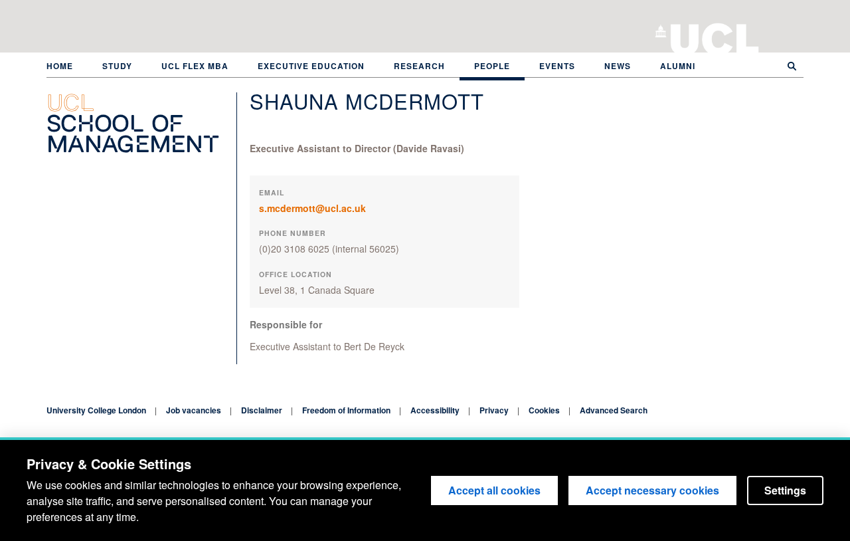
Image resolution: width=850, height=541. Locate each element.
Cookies (544, 410)
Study (117, 66)
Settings (785, 490)
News (617, 66)
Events (557, 66)
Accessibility (435, 410)
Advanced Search (613, 410)
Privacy (494, 410)
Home (59, 66)
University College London (715, 36)
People (492, 66)
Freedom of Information (346, 410)
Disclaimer (261, 410)
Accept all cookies (494, 490)
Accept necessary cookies (652, 490)
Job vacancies (193, 410)
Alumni (677, 66)
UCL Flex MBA (194, 66)
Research (419, 66)
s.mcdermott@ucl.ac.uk (312, 208)
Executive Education (311, 66)
